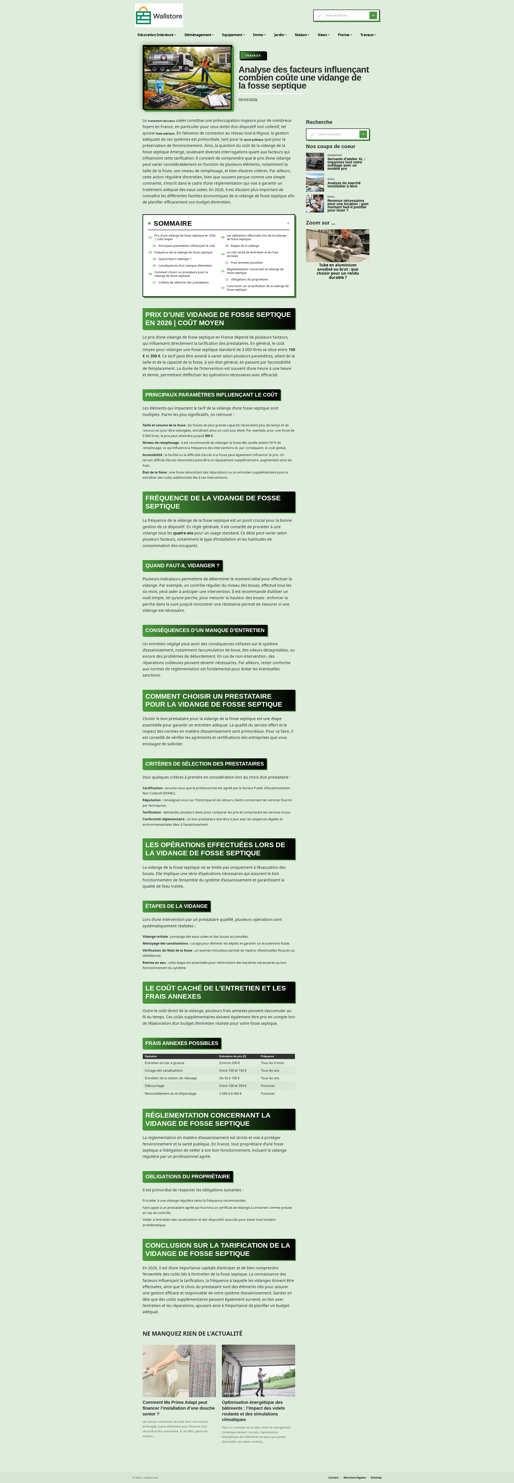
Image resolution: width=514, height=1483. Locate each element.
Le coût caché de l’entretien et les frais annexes (252, 254)
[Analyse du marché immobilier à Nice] (315, 183)
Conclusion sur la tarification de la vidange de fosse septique (258, 287)
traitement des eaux (161, 121)
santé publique (253, 140)
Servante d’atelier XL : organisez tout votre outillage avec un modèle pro (346, 164)
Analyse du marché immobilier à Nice (344, 184)
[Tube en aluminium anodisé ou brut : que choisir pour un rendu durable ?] (337, 245)
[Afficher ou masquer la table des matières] (241, 223)
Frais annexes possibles (247, 262)
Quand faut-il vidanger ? (174, 259)
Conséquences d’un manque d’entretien (185, 265)
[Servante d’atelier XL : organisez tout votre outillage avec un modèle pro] (315, 162)
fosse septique (165, 133)
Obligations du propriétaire (249, 279)
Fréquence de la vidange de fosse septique (183, 252)
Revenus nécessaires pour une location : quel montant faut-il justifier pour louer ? (347, 205)
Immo (331, 179)
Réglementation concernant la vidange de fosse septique (255, 271)
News (148, 1393)
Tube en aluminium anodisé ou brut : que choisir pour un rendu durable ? (338, 271)
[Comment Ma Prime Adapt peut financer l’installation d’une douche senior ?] (179, 1371)
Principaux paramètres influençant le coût (186, 246)
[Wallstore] (159, 15)
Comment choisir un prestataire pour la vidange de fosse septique (181, 274)
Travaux (253, 55)
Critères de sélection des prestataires (183, 282)
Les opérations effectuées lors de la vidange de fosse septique (256, 237)
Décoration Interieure (239, 1393)
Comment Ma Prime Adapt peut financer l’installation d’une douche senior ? (179, 1408)
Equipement (334, 155)
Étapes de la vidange (245, 246)
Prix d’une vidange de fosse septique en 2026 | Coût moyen (184, 237)
